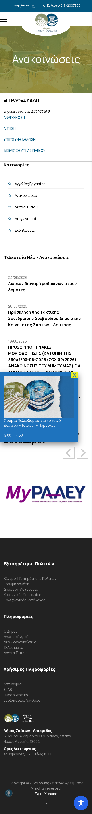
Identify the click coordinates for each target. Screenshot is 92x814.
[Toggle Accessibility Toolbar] (81, 803)
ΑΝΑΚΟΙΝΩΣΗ (14, 117)
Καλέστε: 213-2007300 (64, 5)
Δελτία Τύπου (26, 207)
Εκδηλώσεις (25, 230)
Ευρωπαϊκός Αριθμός (22, 700)
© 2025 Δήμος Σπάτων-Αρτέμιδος (54, 782)
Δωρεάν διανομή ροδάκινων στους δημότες (42, 286)
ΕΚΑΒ (8, 689)
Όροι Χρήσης (46, 793)
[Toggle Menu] (3, 21)
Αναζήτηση (21, 6)
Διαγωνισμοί (25, 218)
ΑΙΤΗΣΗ (10, 128)
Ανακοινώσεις (26, 195)
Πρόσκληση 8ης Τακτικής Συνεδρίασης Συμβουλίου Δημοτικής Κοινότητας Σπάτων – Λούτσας (44, 318)
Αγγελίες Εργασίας (30, 183)
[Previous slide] (69, 453)
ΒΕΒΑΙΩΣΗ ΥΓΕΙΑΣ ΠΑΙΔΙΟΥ (24, 150)
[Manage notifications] (8, 793)
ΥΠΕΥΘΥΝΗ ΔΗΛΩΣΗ (20, 139)
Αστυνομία (13, 684)
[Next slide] (82, 453)
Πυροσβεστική (16, 694)
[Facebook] (46, 805)
